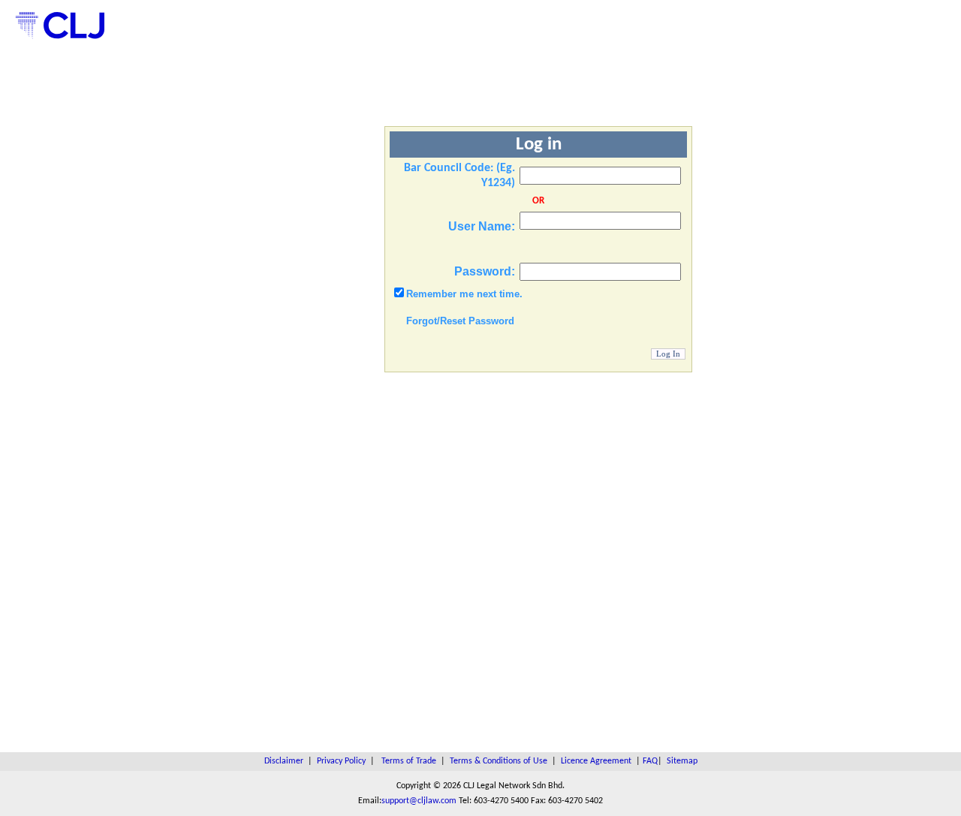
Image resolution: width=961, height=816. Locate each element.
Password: (484, 271)
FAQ (650, 761)
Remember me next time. (464, 294)
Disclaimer (283, 761)
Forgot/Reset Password (460, 321)
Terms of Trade (408, 761)
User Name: (481, 226)
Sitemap (682, 761)
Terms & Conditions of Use (498, 761)
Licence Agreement (596, 761)
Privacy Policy (341, 761)
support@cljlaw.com (418, 800)
